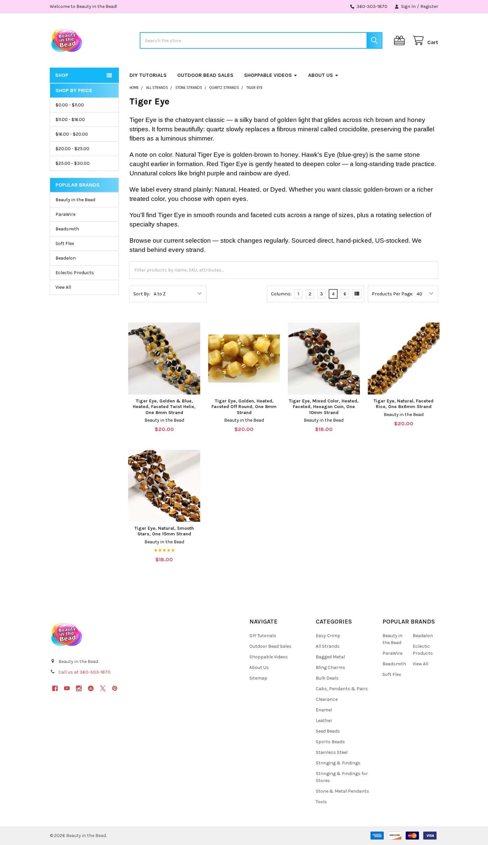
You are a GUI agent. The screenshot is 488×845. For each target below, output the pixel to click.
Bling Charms (330, 667)
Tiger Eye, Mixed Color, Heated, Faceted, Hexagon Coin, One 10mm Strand (324, 406)
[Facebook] (55, 688)
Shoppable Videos (268, 75)
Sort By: (141, 294)
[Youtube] (67, 688)
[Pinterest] (115, 688)
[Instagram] (79, 688)
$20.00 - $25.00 (72, 148)
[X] (103, 688)
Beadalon (65, 258)
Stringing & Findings (338, 763)
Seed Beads (328, 731)
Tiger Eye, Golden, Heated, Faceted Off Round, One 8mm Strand (244, 406)
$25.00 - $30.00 (72, 163)
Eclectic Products (74, 272)
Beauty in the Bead (75, 200)
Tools (321, 802)
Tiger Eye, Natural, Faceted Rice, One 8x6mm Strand (403, 404)
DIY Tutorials (148, 75)
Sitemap (258, 678)
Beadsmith (67, 229)
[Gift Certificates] (400, 40)
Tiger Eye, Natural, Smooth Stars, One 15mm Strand (164, 531)
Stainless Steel (332, 752)
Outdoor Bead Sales (205, 75)
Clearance (327, 699)
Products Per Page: (392, 294)
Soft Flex (64, 243)
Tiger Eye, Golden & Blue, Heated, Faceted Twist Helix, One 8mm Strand (164, 406)
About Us (320, 75)
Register (429, 6)
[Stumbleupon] (91, 688)
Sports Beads (330, 742)
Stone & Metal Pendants (342, 791)
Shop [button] (61, 75)
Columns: (281, 294)
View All (63, 287)
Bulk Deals (327, 678)
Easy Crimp (328, 635)
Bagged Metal (330, 657)
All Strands (328, 646)
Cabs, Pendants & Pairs (342, 689)
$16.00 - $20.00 (71, 134)
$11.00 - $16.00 (70, 119)
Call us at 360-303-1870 (84, 672)
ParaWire (65, 214)
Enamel (324, 710)
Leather (324, 720)
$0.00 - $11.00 (69, 105)
